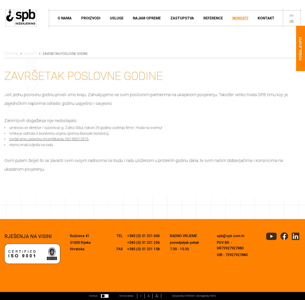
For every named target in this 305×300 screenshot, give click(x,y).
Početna (11, 54)
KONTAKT (266, 18)
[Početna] (21, 18)
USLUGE (116, 18)
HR (292, 21)
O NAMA (65, 18)
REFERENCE (213, 18)
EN (291, 15)
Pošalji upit (300, 48)
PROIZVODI (90, 18)
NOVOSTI (240, 18)
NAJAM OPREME (147, 18)
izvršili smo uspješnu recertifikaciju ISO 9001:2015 (48, 139)
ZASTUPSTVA (182, 18)
